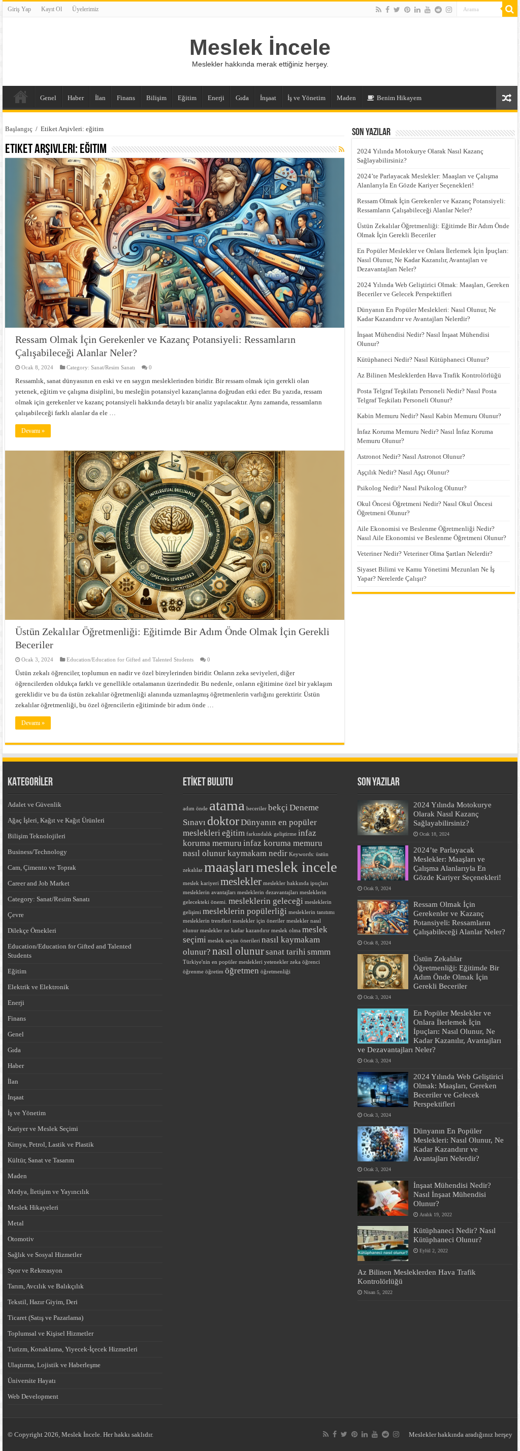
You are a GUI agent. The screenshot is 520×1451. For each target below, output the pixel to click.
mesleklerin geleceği (266, 901)
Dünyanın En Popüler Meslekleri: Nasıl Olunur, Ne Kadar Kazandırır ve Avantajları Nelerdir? (458, 1144)
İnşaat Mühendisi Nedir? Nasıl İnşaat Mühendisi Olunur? (452, 1194)
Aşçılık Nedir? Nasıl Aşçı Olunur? (403, 472)
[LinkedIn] (417, 10)
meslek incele (296, 867)
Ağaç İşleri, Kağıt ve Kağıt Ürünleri (56, 820)
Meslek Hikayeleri (33, 1207)
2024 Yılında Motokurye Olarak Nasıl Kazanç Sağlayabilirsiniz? (452, 813)
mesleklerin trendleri (207, 921)
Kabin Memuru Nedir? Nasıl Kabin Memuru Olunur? (429, 416)
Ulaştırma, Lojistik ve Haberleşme (54, 1365)
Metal (16, 1223)
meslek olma (286, 930)
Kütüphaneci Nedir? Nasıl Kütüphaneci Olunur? (423, 359)
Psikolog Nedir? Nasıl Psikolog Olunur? (412, 488)
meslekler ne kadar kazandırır (235, 930)
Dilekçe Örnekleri (32, 930)
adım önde (195, 808)
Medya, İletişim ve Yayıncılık (48, 1191)
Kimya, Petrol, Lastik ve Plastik (51, 1144)
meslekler (241, 881)
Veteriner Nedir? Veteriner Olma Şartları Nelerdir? (425, 553)
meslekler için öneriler (259, 921)
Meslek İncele (260, 47)
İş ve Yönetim (306, 98)
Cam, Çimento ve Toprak (42, 867)
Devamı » (33, 430)
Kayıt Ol (51, 9)
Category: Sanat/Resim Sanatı (101, 367)
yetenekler (276, 962)
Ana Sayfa (21, 96)
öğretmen (242, 970)
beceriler (256, 808)
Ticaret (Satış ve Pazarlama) (45, 1317)
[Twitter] (397, 10)
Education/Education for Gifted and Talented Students (130, 659)
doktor (223, 821)
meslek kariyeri (201, 883)
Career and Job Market (39, 883)
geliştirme (285, 834)
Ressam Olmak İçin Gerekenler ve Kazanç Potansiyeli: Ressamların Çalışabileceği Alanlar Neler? (459, 918)
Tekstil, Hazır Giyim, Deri (43, 1302)
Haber (76, 98)
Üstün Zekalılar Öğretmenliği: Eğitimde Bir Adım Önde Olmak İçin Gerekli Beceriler (456, 972)
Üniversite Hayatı (32, 1380)
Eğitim (187, 98)
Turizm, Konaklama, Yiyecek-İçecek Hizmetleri (73, 1349)
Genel (48, 98)
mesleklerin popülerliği (245, 911)
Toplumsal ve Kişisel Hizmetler (50, 1333)
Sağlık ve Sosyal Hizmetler (45, 1254)
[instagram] (449, 10)
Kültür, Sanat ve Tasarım (41, 1160)
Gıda (242, 98)
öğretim (214, 971)
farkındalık (259, 834)
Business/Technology (37, 852)
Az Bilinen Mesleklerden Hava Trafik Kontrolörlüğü (429, 375)
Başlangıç (18, 129)
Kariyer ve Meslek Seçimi (43, 1128)
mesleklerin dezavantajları (267, 892)
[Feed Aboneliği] (341, 150)
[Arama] (509, 9)
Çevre (16, 915)
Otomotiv (21, 1239)
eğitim (233, 833)
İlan (100, 98)
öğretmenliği (275, 971)
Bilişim (156, 98)
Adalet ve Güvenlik (34, 804)
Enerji (216, 98)
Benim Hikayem (399, 98)
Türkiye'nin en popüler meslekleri (223, 962)
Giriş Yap (19, 9)
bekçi (278, 807)
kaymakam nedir (257, 853)
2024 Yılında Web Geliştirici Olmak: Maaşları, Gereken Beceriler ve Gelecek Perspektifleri (458, 1090)
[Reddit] (438, 10)
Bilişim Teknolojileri (37, 836)
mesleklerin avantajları (209, 892)
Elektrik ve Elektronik (38, 987)
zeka (295, 962)
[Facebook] (387, 10)
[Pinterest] (407, 10)
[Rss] (378, 10)
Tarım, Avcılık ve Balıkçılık (46, 1286)
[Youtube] (428, 10)
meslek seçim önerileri (234, 940)
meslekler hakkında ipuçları (295, 883)
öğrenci (311, 962)
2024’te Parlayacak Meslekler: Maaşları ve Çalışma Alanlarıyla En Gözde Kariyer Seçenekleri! (457, 863)
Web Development (33, 1396)
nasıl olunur (238, 951)
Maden (346, 98)
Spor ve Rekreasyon (35, 1270)
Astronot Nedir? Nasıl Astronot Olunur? (411, 456)
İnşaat (268, 98)
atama (227, 805)
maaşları (229, 867)
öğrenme (193, 971)
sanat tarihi (286, 952)
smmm (319, 952)
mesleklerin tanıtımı (311, 912)
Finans (126, 98)
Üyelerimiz (85, 9)
